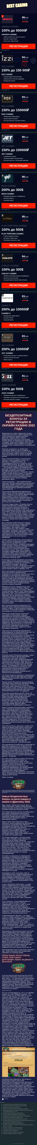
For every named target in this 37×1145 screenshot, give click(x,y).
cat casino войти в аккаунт (10, 1130)
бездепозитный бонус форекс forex (13, 1123)
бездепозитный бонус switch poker (13, 1113)
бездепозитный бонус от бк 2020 (12, 1129)
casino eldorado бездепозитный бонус (14, 1114)
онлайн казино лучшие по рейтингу (13, 1132)
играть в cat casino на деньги (11, 1107)
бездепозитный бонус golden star (13, 1117)
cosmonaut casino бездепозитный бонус (15, 1104)
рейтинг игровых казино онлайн (12, 1133)
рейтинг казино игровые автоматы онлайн (15, 1108)
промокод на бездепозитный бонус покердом (16, 1116)
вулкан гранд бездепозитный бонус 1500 (15, 1119)
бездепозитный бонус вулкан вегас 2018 (15, 1106)
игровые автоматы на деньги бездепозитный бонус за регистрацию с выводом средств (19, 1121)
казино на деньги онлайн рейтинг (13, 1127)
